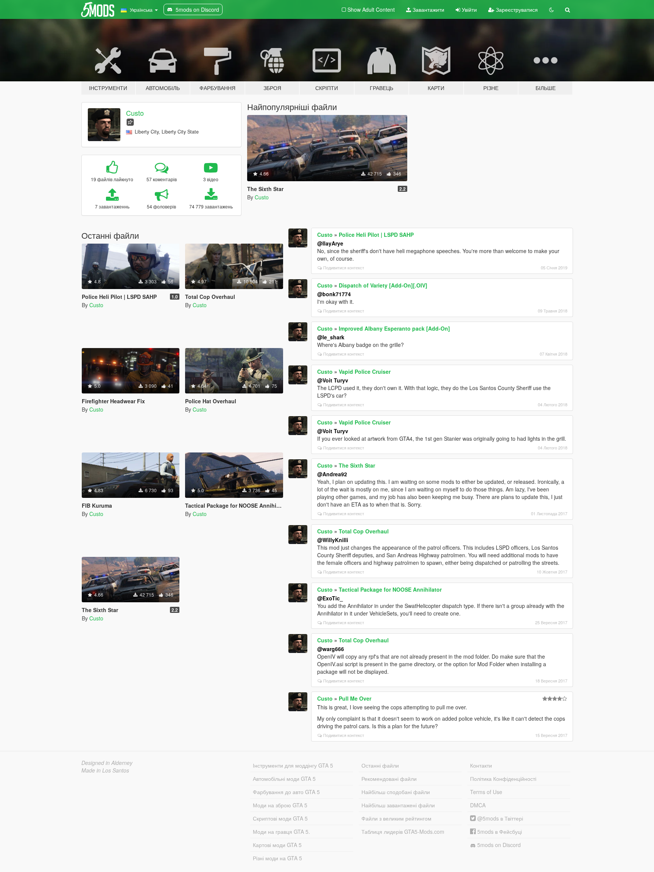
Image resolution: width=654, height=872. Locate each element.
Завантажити (427, 9)
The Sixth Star (357, 465)
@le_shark (330, 337)
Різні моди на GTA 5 (277, 858)
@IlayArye (330, 243)
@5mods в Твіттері (499, 818)
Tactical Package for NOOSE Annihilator (390, 589)
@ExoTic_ (330, 598)
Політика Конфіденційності (503, 778)
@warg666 (330, 649)
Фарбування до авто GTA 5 (286, 792)
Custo (135, 113)
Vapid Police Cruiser (365, 371)
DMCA (478, 805)
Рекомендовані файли (389, 778)
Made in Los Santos (105, 770)
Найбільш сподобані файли (395, 792)
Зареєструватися (516, 9)
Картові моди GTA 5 (277, 845)
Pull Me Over (355, 698)
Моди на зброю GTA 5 (280, 805)
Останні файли (380, 765)
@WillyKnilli (332, 540)
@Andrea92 (332, 474)
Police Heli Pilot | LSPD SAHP (376, 234)
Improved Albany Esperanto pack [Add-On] (394, 328)
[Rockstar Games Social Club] (130, 121)
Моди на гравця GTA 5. (281, 831)
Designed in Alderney (106, 762)
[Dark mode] (551, 9)
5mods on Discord (498, 845)
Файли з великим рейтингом (396, 818)
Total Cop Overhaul (364, 531)
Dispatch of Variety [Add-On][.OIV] (383, 285)
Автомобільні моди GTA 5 (284, 778)
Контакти (481, 765)
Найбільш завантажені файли (398, 805)
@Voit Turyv (332, 380)
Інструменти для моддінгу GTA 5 (293, 765)
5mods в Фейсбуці (499, 831)
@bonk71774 (334, 294)
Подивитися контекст (343, 267)
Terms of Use (486, 792)
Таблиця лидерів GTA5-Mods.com (402, 831)
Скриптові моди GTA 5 (280, 818)
